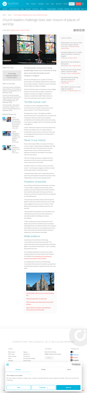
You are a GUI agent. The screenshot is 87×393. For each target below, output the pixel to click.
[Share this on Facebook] (77, 30)
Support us (26, 354)
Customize (42, 387)
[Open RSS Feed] (83, 30)
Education (28, 9)
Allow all (68, 387)
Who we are (11, 352)
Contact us (26, 356)
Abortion (5, 9)
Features (33, 3)
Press (9, 358)
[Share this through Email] (80, 30)
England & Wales (51, 9)
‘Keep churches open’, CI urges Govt (36, 298)
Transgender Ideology (73, 46)
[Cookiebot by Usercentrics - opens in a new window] (73, 364)
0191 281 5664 (51, 352)
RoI (78, 9)
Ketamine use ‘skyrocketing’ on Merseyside (70, 63)
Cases (47, 3)
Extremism (35, 9)
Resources (59, 3)
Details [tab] (43, 369)
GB (75, 9)
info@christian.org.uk (55, 354)
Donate (78, 3)
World (82, 9)
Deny (18, 387)
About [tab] (69, 369)
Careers (66, 3)
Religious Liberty (15, 30)
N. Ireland (60, 9)
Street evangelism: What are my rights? (16, 148)
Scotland (67, 9)
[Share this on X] (75, 30)
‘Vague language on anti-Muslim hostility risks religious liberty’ (16, 136)
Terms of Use (27, 360)
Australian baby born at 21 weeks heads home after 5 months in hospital (71, 54)
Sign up (72, 3)
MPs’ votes (11, 354)
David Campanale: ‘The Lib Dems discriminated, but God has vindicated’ (16, 122)
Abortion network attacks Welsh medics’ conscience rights (71, 70)
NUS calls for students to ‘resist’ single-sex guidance (71, 88)
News (27, 3)
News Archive (12, 356)
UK (72, 9)
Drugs (22, 9)
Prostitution (70, 81)
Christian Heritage (14, 9)
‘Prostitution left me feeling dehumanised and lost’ (69, 78)
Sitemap (10, 360)
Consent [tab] (18, 369)
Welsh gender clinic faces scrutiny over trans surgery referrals (71, 44)
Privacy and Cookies (29, 358)
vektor (82, 390)
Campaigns (41, 3)
